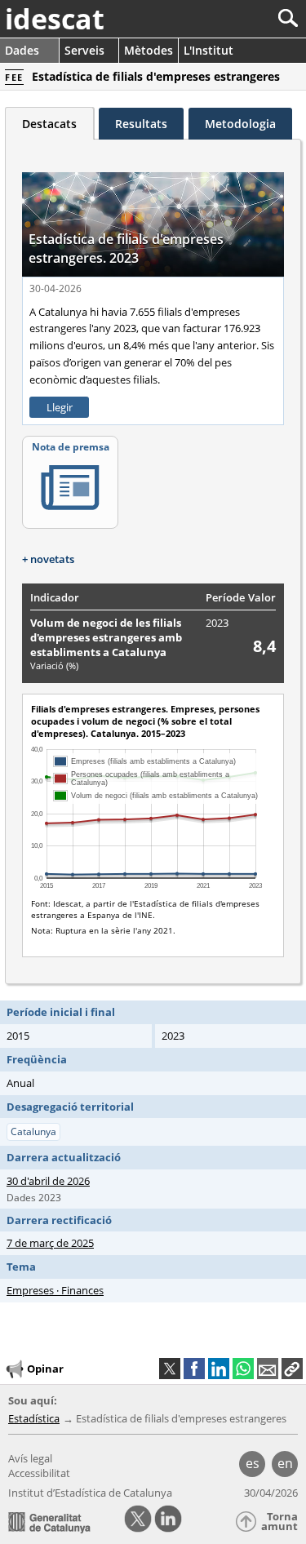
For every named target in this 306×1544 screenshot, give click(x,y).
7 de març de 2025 (50, 1243)
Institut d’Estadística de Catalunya (90, 1492)
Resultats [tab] (141, 123)
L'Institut (208, 50)
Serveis (84, 50)
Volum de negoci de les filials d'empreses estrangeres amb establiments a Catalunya (106, 637)
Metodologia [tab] (240, 123)
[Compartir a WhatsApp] (243, 1368)
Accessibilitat (39, 1473)
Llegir (60, 407)
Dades (22, 50)
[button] (292, 1368)
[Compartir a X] (169, 1368)
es (252, 1463)
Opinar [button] (45, 1367)
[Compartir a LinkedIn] (218, 1368)
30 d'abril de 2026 (48, 1181)
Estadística (34, 1418)
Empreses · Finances (55, 1290)
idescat (54, 19)
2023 (217, 622)
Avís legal (30, 1458)
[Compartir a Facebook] (194, 1368)
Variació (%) (54, 665)
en (285, 1463)
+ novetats (48, 559)
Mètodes (148, 50)
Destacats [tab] (49, 123)
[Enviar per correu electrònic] (267, 1368)
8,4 (264, 646)
